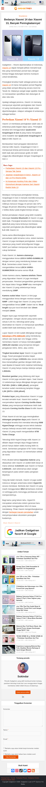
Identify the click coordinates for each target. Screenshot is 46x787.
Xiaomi (5, 523)
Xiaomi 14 (6, 68)
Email (5, 739)
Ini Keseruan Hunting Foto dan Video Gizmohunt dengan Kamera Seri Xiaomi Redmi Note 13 (22, 184)
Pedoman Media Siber (8, 780)
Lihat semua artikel (23, 692)
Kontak (13, 778)
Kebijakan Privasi (21, 778)
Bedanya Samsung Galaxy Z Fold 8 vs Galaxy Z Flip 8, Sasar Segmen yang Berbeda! (29, 598)
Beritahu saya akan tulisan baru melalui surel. (20, 754)
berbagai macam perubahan (21, 512)
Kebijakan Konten (33, 778)
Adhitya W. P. (32, 560)
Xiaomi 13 (6, 85)
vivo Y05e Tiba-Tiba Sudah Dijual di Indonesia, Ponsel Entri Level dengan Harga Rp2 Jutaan (28, 608)
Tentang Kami (5, 778)
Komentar (6, 709)
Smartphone (23, 16)
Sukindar (34, 26)
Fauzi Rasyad (32, 632)
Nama (5, 730)
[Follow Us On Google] (23, 532)
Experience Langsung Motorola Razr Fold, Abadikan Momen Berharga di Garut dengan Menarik (28, 648)
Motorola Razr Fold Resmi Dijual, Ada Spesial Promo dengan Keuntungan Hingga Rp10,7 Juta (28, 628)
